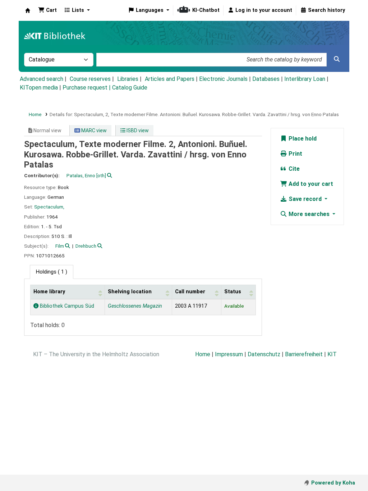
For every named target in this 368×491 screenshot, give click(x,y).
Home (35, 114)
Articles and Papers (169, 78)
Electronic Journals (223, 78)
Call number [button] (190, 292)
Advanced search (41, 78)
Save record (305, 199)
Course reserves (90, 78)
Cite (293, 168)
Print (294, 153)
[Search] (337, 59)
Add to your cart (310, 183)
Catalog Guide (129, 87)
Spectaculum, (49, 207)
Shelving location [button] (130, 292)
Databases (266, 78)
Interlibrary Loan (304, 78)
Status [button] (232, 292)
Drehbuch (85, 246)
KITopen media (39, 87)
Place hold (302, 138)
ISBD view (137, 130)
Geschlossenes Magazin (135, 306)
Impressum (229, 354)
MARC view (93, 130)
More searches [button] (309, 214)
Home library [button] (49, 292)
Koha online (27, 10)
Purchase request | (87, 87)
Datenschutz (264, 354)
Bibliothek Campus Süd (66, 306)
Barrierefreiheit (304, 354)
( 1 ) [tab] (51, 272)
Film (59, 246)
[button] (47, 10)
